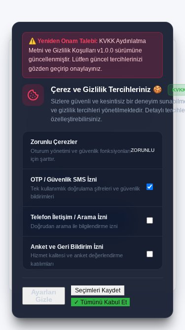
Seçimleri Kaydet (97, 290)
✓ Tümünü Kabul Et (100, 302)
